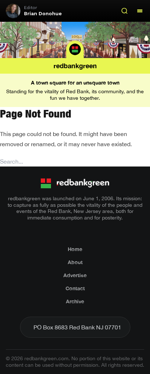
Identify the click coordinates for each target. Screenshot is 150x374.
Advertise (75, 275)
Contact (75, 288)
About (75, 262)
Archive (75, 301)
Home (75, 249)
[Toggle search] (124, 10)
